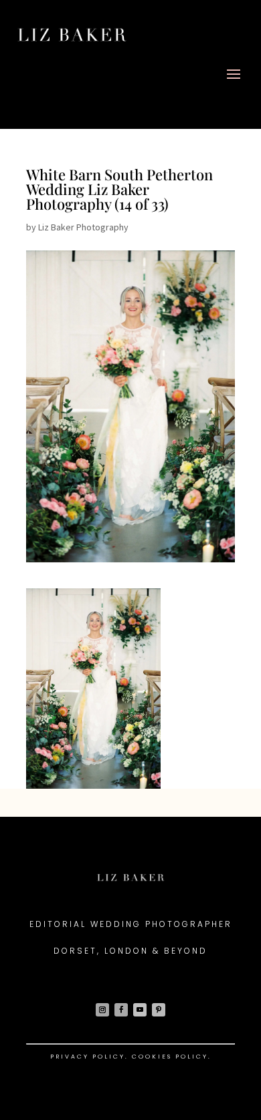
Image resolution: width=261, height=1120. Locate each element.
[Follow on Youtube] (140, 1009)
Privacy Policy (87, 1057)
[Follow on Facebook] (121, 1009)
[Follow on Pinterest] (158, 1009)
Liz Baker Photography (83, 227)
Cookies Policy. (171, 1057)
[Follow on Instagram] (102, 1009)
